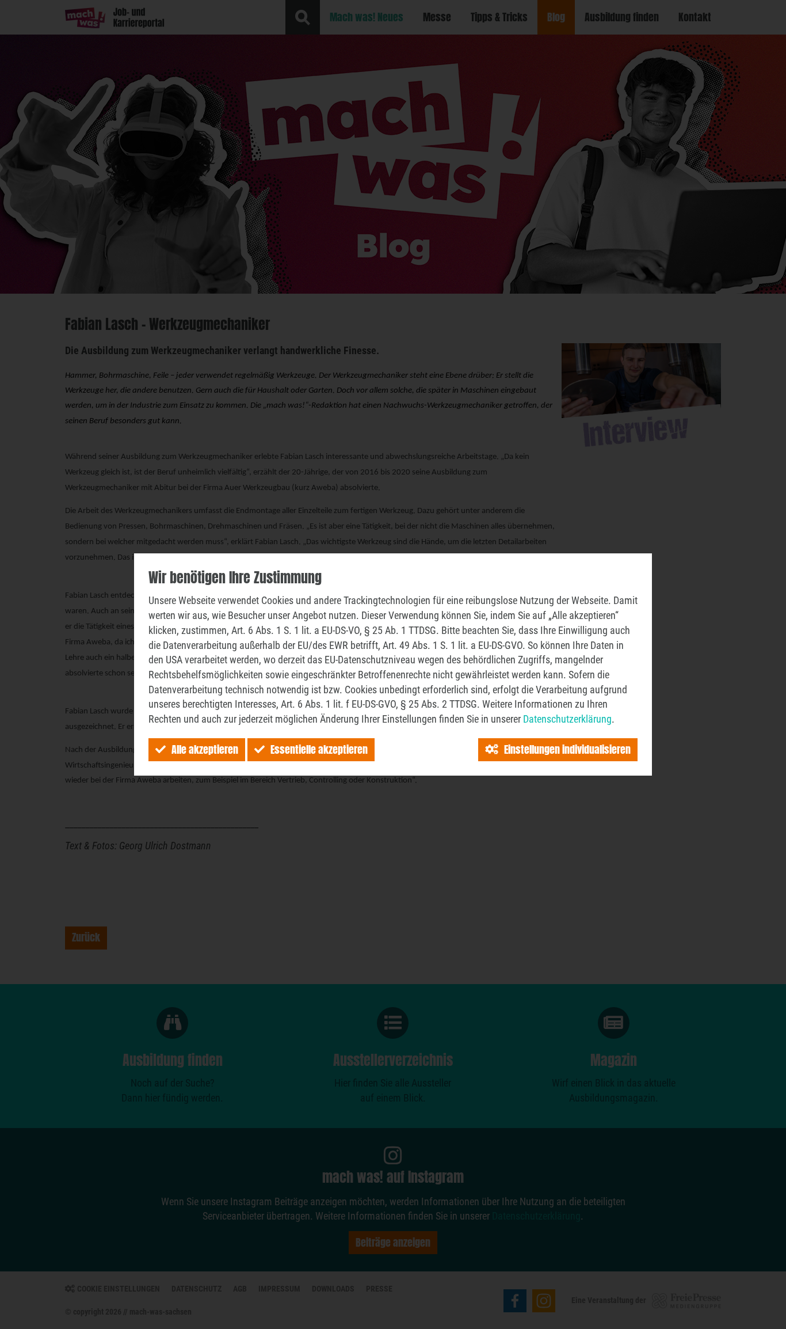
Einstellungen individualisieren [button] (567, 749)
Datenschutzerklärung (567, 719)
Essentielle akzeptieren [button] (319, 749)
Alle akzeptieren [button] (204, 749)
